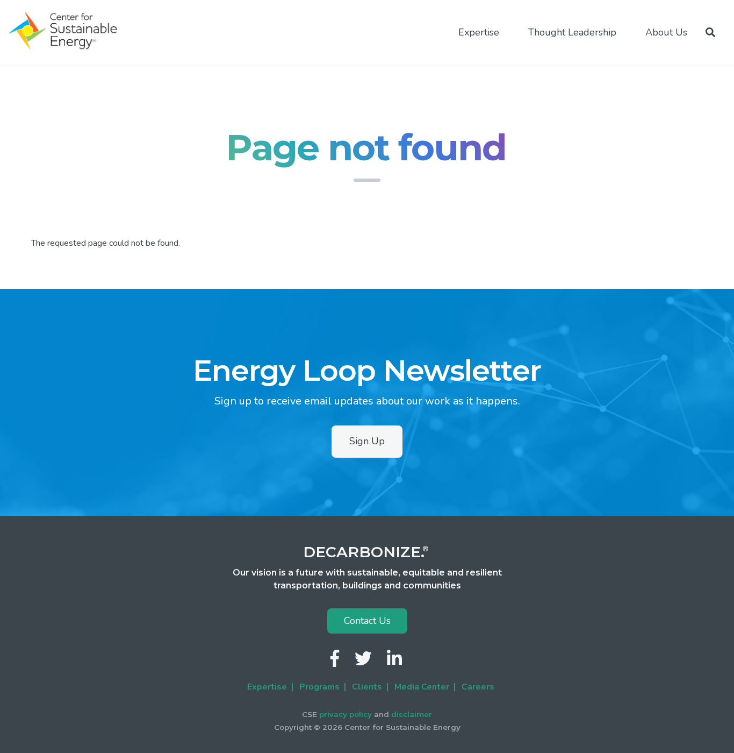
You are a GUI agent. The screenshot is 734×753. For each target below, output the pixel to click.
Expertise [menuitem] (478, 32)
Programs (319, 687)
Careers (478, 687)
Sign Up (367, 441)
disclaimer (411, 714)
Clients (367, 687)
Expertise (267, 687)
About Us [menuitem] (666, 32)
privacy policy (345, 714)
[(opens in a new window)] (336, 662)
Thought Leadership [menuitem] (572, 32)
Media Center (421, 687)
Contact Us (367, 620)
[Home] (68, 31)
